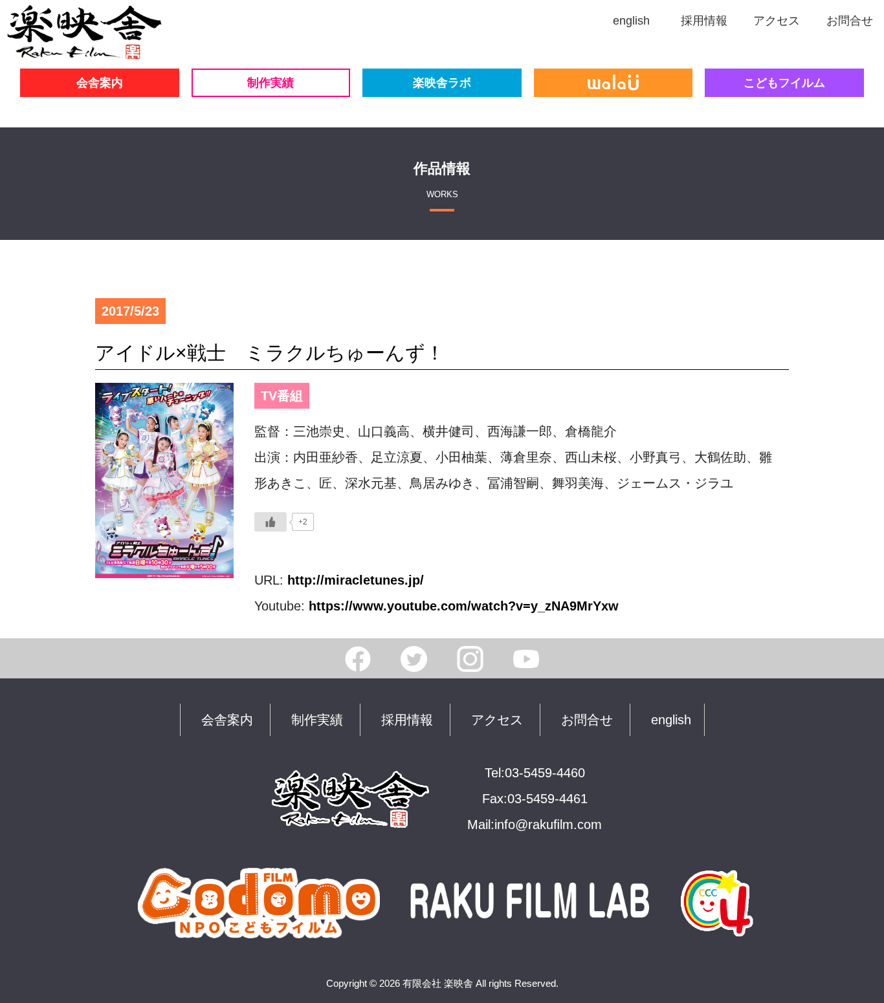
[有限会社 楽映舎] (83, 49)
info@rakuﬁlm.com (548, 824)
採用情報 (407, 720)
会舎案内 (99, 82)
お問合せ (587, 720)
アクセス (497, 720)
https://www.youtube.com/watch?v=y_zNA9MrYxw (464, 606)
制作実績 (270, 82)
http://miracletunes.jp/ (355, 580)
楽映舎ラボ (442, 82)
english (671, 720)
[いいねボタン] (270, 522)
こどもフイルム (784, 82)
